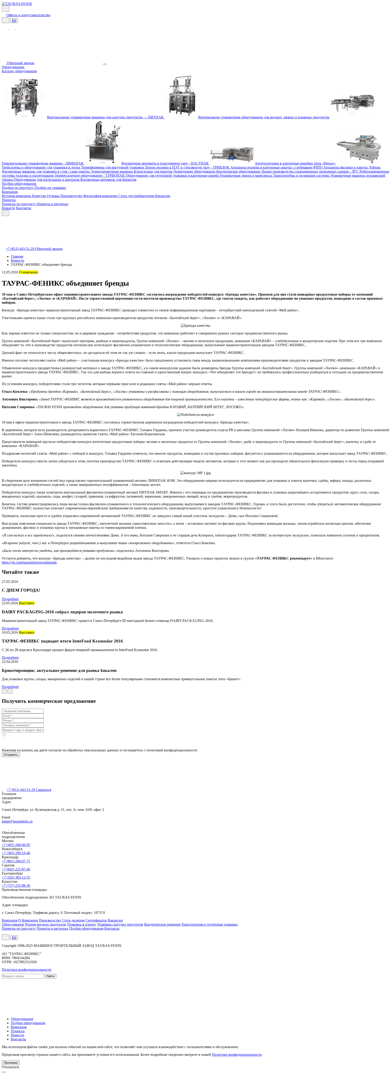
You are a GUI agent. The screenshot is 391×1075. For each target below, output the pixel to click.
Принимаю (11, 1062)
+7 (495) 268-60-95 (16, 845)
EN (14, 20)
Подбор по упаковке (50, 188)
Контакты (23, 208)
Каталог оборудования (19, 71)
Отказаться (10, 1067)
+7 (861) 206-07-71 (16, 861)
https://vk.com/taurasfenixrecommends (29, 562)
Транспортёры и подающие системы (301, 175)
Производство (71, 196)
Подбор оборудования (19, 184)
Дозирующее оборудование (194, 171)
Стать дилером (73, 920)
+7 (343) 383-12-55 (16, 877)
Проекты (9, 200)
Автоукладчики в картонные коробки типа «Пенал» (295, 163)
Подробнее (10, 599)
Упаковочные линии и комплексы (246, 175)
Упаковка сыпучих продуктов (120, 924)
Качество (39, 196)
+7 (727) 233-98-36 (16, 885)
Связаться (43, 790)
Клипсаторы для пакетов (153, 171)
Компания (10, 192)
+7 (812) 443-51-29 (20, 249)
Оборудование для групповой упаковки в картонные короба (173, 175)
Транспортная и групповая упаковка (209, 924)
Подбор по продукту (18, 188)
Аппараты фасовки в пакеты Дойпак (352, 167)
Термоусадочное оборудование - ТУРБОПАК (90, 175)
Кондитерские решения (162, 924)
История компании (17, 196)
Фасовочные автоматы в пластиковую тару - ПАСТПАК (165, 163)
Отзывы (53, 196)
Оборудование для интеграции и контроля (47, 179)
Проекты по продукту (19, 204)
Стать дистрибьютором (136, 196)
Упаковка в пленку (81, 924)
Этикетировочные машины (112, 171)
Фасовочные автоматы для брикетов (108, 179)
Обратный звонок (20, 63)
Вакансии (162, 196)
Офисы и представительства (28, 15)
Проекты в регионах (52, 204)
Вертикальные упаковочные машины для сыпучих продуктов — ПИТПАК (106, 117)
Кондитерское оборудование (238, 171)
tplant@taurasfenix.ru (17, 821)
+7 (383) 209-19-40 (16, 853)
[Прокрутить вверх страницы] (3, 1072)
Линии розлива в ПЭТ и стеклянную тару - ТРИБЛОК (187, 167)
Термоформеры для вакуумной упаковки (113, 167)
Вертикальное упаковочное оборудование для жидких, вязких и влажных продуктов (264, 117)
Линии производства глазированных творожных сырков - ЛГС (310, 171)
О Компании (28, 920)
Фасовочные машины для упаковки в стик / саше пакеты (46, 171)
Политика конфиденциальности (26, 969)
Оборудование (13, 67)
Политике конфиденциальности (237, 1054)
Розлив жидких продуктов (45, 924)
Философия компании (100, 196)
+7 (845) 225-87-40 (16, 869)
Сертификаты (96, 920)
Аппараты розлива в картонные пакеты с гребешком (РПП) (276, 167)
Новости (8, 208)
